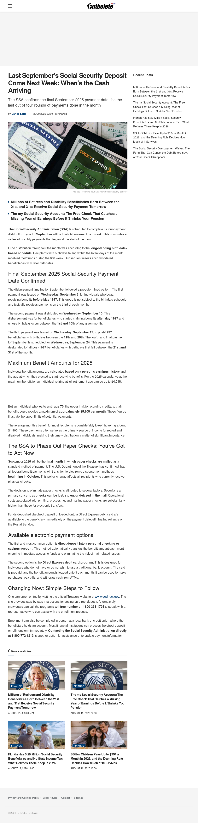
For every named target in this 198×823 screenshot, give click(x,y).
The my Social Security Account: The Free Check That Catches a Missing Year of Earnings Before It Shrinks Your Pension (64, 216)
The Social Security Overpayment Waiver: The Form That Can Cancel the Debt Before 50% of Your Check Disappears (161, 152)
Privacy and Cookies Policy (23, 797)
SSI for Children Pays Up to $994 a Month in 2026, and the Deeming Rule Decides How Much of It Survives (97, 758)
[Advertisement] (99, 39)
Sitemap (78, 797)
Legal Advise (50, 797)
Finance (62, 113)
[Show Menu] (10, 6)
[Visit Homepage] (102, 6)
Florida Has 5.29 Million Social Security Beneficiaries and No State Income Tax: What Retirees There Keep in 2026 (35, 758)
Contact (65, 797)
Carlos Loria (19, 113)
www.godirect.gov (107, 596)
